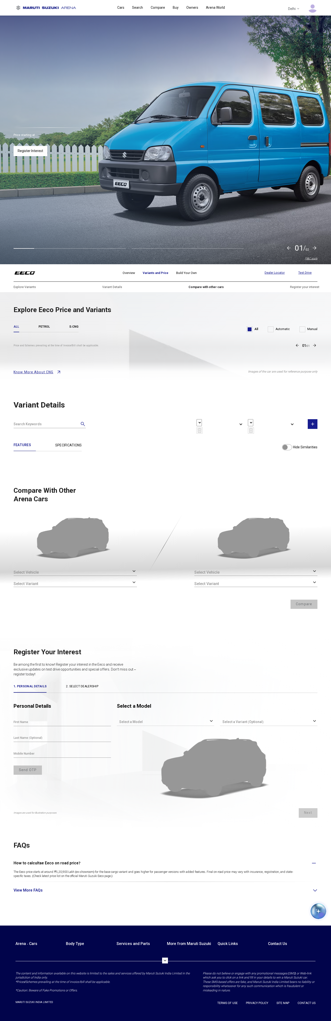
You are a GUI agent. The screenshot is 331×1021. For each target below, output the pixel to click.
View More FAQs (28, 890)
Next (308, 813)
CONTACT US (306, 1003)
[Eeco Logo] (28, 273)
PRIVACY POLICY (257, 1003)
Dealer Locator (275, 272)
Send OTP (28, 770)
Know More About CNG (33, 372)
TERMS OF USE (227, 1003)
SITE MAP (282, 1003)
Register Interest (30, 151)
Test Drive (305, 272)
